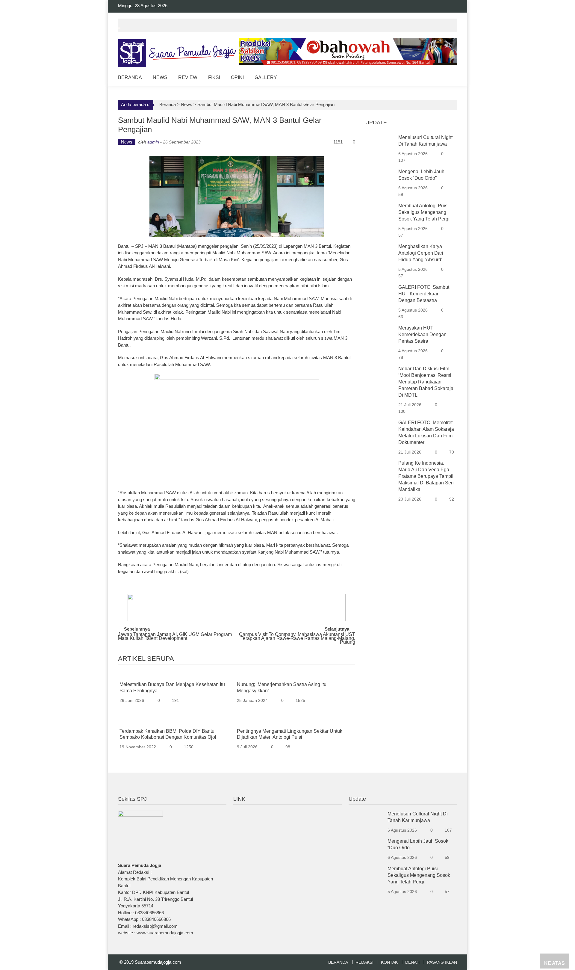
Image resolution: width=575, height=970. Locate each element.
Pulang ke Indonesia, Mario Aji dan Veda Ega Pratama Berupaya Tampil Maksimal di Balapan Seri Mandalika (426, 476)
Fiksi (214, 77)
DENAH (412, 962)
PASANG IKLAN (442, 962)
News (160, 77)
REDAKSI (364, 962)
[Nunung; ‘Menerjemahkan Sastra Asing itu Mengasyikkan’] (293, 675)
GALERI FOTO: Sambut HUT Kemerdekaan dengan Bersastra (423, 294)
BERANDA (338, 962)
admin (153, 142)
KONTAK (389, 962)
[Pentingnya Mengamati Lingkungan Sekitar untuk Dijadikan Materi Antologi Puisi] (293, 721)
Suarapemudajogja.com (158, 962)
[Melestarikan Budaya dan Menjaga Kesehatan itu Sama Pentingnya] (176, 675)
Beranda (130, 77)
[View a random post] (448, 78)
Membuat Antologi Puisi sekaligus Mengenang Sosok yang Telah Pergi (424, 212)
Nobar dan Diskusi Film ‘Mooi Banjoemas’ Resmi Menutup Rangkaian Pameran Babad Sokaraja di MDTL (425, 382)
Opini (237, 77)
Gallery (266, 77)
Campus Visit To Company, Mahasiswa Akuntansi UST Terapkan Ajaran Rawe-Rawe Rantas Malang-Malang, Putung (297, 637)
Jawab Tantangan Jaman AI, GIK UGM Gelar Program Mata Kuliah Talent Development (175, 636)
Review (187, 77)
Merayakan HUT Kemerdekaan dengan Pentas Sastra (422, 334)
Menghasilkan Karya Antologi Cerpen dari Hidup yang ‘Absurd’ (420, 253)
